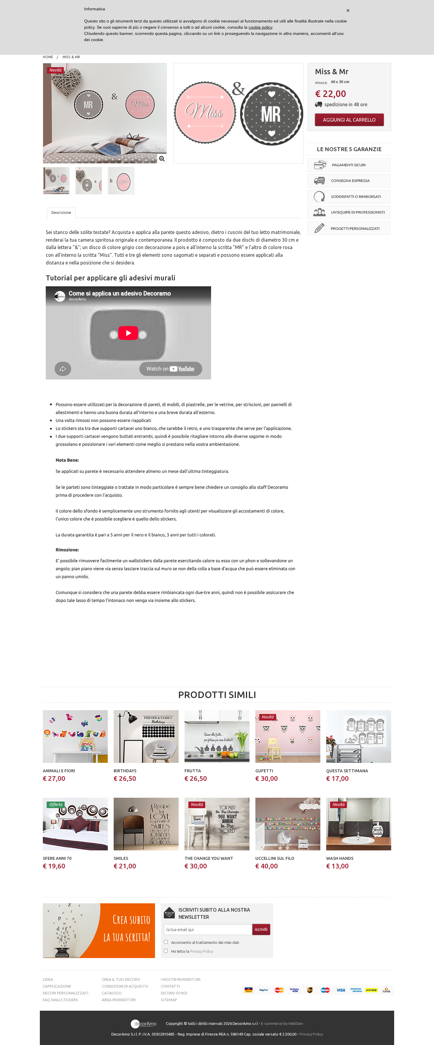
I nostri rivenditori (180, 979)
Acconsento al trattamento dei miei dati (205, 942)
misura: (321, 82)
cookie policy (260, 27)
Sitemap (169, 1000)
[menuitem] (48, 57)
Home (48, 57)
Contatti (170, 986)
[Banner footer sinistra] (99, 930)
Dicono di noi (174, 993)
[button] (56, 180)
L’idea (48, 979)
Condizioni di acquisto (125, 986)
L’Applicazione (57, 986)
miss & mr (72, 57)
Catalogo (112, 993)
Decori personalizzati (65, 993)
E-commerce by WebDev (282, 1024)
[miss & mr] (105, 112)
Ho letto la (192, 951)
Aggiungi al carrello (349, 119)
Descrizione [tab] (61, 212)
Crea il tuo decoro (121, 979)
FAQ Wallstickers (60, 1000)
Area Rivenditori (119, 1000)
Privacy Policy (201, 951)
